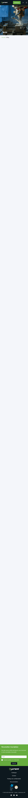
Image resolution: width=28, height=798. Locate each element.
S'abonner (14, 763)
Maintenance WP (21, 792)
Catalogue (17, 2)
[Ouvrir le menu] (26, 3)
